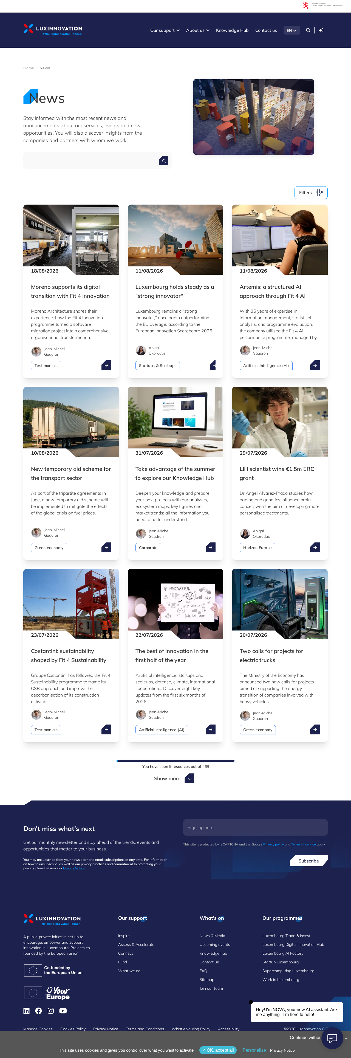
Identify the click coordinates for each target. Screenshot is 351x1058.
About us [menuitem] (195, 30)
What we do (129, 970)
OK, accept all (220, 1050)
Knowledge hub (213, 953)
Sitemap (207, 979)
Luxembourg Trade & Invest (286, 935)
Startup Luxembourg (280, 962)
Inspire (124, 935)
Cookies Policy (73, 1028)
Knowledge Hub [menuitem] (232, 30)
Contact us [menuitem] (266, 30)
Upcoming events (215, 944)
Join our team (211, 988)
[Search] (308, 30)
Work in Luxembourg (280, 979)
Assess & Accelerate (136, 944)
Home (28, 68)
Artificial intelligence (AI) (266, 365)
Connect (125, 953)
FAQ (203, 970)
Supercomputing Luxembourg (288, 970)
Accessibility (228, 1028)
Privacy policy (273, 844)
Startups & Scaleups (158, 365)
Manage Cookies (38, 1028)
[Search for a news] (163, 160)
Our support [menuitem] (162, 30)
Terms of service (303, 844)
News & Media (212, 935)
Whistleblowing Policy (191, 1028)
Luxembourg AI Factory (282, 953)
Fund (122, 962)
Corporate (148, 547)
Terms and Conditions (145, 1028)
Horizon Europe (257, 547)
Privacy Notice (74, 868)
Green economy (49, 547)
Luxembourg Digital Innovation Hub (293, 944)
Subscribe (309, 861)
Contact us (209, 962)
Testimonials (46, 365)
